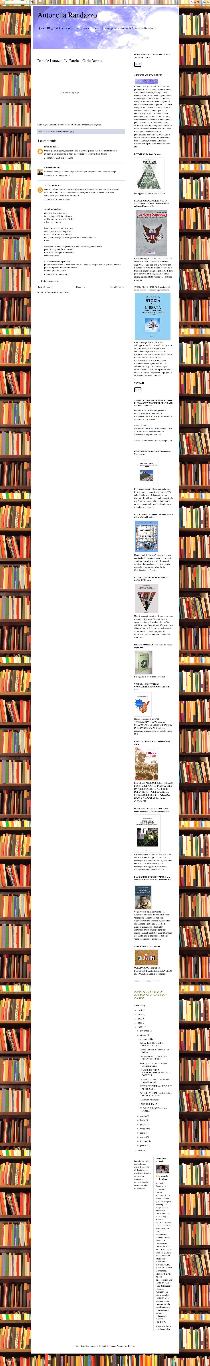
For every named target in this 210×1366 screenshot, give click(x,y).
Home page (81, 287)
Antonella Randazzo (67, 14)
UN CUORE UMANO (149, 1103)
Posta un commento (49, 280)
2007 (140, 1150)
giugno (143, 1124)
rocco (46, 146)
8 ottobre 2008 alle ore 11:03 (57, 199)
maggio (143, 1128)
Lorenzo (48, 167)
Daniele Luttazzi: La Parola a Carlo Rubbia (155, 1051)
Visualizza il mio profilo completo (163, 1328)
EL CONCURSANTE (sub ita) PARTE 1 (153, 1109)
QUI (136, 733)
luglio (143, 1120)
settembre (144, 1039)
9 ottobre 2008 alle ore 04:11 (57, 274)
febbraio (144, 1141)
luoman (112, 1345)
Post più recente (45, 287)
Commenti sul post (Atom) (58, 292)
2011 (140, 1014)
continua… (139, 637)
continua (157, 375)
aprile (143, 1132)
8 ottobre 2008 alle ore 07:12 (57, 175)
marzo (143, 1136)
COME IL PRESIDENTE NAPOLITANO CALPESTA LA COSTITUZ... (155, 1072)
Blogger (130, 1345)
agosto (143, 1115)
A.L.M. (47, 185)
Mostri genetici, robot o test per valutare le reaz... (153, 1064)
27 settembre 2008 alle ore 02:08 (58, 157)
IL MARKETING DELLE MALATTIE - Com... (151, 1044)
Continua (153, 570)
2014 (140, 1010)
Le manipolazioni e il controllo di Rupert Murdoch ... (154, 1080)
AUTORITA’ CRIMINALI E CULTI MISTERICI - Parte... (156, 1094)
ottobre (143, 1035)
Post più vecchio (117, 287)
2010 (140, 1018)
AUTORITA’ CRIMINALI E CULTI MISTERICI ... (156, 1087)
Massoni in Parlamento (149, 1099)
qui (135, 146)
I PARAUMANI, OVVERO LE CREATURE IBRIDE (153, 1057)
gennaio (144, 1145)
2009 (140, 1022)
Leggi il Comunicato (157, 973)
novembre (144, 1030)
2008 (140, 1027)
